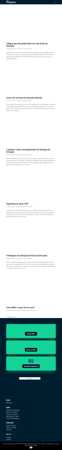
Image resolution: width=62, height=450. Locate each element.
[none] (29, 378)
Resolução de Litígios (12, 416)
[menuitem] (29, 378)
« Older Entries (10, 317)
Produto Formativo (27, 48)
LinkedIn (8, 437)
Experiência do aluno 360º (17, 203)
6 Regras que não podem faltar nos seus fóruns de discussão (27, 44)
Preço (24, 310)
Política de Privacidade (13, 410)
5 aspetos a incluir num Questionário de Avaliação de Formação (28, 150)
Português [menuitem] (29, 378)
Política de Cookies (11, 412)
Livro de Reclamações (12, 418)
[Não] (60, 446)
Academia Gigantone (31, 366)
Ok (31, 447)
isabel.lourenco (11, 48)
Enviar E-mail (31, 350)
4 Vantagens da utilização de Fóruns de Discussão (26, 255)
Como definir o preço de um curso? (20, 307)
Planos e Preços (11, 425)
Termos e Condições (12, 414)
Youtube (8, 439)
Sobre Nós (9, 403)
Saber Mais (31, 334)
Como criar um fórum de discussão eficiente (24, 97)
